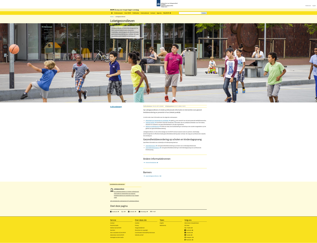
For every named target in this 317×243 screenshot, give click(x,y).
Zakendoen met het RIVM (117, 235)
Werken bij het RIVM (115, 228)
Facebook (193, 230)
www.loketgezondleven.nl (153, 176)
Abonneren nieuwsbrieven (192, 223)
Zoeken (204, 13)
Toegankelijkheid (139, 228)
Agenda (159, 13)
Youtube (193, 235)
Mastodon (193, 240)
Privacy (137, 225)
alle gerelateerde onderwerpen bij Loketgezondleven (124, 201)
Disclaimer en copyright (141, 230)
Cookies (137, 223)
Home (111, 13)
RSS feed (187, 225)
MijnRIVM (167, 13)
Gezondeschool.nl (151, 145)
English (314, 5)
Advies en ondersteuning (153, 126)
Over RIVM (127, 13)
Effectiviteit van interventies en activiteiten (158, 120)
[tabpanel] (158, 194)
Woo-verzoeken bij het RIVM (118, 232)
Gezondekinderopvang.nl (153, 147)
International (145, 13)
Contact (152, 13)
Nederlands (308, 5)
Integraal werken (151, 122)
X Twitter (193, 228)
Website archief (139, 235)
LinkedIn (193, 232)
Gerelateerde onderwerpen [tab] (117, 184)
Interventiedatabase (152, 162)
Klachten (112, 230)
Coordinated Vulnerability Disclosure (145, 232)
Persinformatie (114, 225)
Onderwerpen (118, 13)
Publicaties (136, 13)
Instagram (193, 237)
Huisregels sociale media (116, 237)
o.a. (175, 120)
